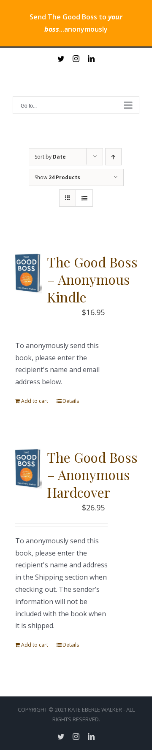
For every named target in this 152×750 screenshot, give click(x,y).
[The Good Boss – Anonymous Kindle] (27, 273)
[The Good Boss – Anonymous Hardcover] (27, 468)
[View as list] (84, 198)
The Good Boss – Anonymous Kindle (92, 279)
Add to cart (34, 401)
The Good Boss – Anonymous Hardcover (92, 474)
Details (70, 401)
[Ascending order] (113, 156)
